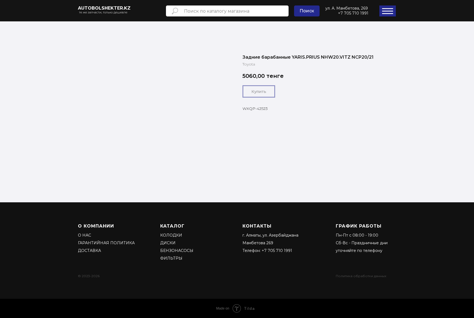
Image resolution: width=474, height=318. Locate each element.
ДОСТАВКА (89, 250)
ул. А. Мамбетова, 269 (346, 8)
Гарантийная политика (106, 242)
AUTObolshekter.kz (104, 8)
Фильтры (171, 258)
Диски (168, 242)
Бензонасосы (176, 250)
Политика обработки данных (361, 276)
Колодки (171, 235)
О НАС (84, 235)
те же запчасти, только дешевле (103, 12)
